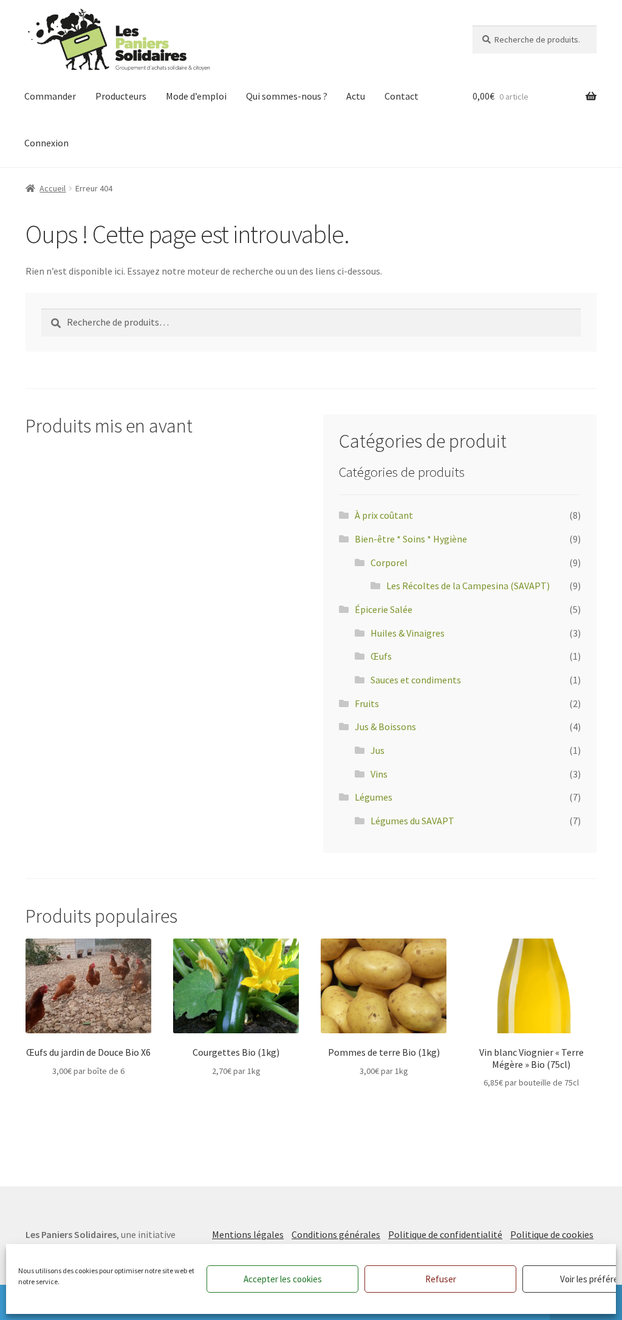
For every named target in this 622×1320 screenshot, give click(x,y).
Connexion (46, 143)
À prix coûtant (384, 515)
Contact (401, 96)
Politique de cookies (551, 1234)
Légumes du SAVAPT (412, 821)
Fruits (367, 703)
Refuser (440, 1279)
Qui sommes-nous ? (286, 96)
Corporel (389, 562)
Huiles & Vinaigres (408, 633)
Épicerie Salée (383, 609)
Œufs (381, 656)
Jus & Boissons (385, 726)
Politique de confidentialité (445, 1234)
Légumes (373, 797)
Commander (50, 96)
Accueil (52, 188)
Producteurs (120, 96)
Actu (355, 96)
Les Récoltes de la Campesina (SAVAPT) (468, 586)
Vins (379, 774)
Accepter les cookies (283, 1279)
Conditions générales (336, 1234)
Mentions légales (248, 1234)
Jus (377, 750)
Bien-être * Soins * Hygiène (411, 539)
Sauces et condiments (416, 680)
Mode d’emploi (196, 96)
